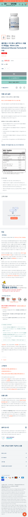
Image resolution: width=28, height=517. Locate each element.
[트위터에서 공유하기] (24, 88)
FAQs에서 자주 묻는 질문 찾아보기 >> (9, 368)
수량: (2, 68)
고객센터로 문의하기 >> (6, 371)
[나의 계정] (22, 4)
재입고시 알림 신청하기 (14, 82)
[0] (25, 4)
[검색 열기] (19, 4)
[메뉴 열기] (2, 4)
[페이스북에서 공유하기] (20, 88)
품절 (14, 74)
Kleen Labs (3, 56)
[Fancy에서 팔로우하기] (17, 88)
